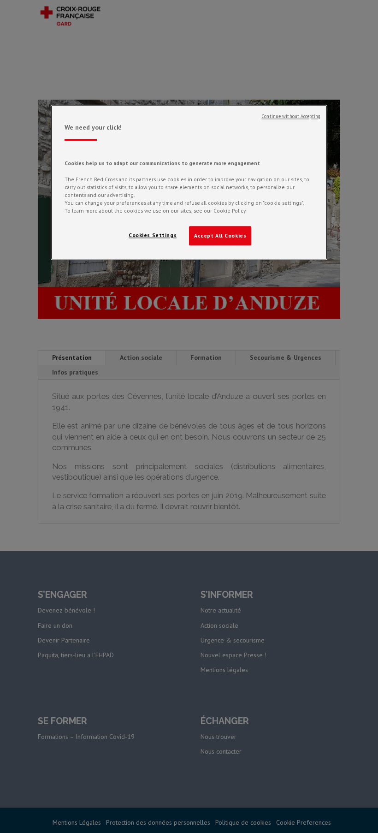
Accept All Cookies (220, 235)
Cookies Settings (153, 235)
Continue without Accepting (290, 116)
